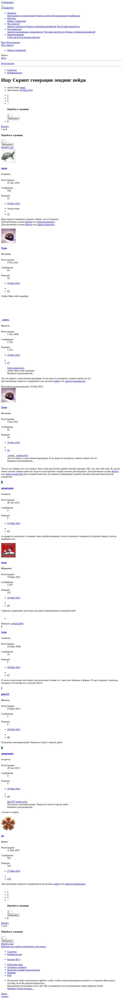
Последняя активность (68, 26)
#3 (8, 363)
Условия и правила (17, 967)
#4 (8, 450)
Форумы (11, 18)
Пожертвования (15, 34)
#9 (8, 796)
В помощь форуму (30, 37)
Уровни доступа (43, 15)
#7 (8, 675)
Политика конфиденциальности (23, 970)
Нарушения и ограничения (21, 15)
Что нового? (13, 24)
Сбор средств (14, 37)
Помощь (11, 972)
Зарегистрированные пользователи (25, 32)
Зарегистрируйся (45, 222)
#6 (8, 605)
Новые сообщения (16, 21)
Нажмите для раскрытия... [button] (20, 373)
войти (57, 381)
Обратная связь (15, 964)
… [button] (8, 103)
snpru (22, 87)
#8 (8, 737)
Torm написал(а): (15, 368)
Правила (11, 13)
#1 (8, 214)
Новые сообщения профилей (41, 26)
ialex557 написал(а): (17, 801)
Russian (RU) (13, 959)
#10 (9, 879)
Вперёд (5, 126)
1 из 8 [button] (4, 129)
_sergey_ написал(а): (17, 455)
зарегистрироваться (75, 381)
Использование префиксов (66, 15)
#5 (8, 531)
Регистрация (7, 63)
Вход (3, 58)
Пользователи (14, 29)
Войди (28, 222)
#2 (8, 291)
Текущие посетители (54, 32)
